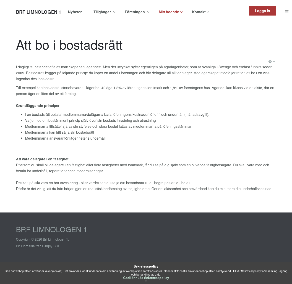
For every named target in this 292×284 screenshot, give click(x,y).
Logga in (262, 10)
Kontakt (199, 11)
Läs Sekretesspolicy (153, 277)
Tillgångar (103, 11)
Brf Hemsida (25, 245)
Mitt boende (169, 11)
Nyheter (75, 11)
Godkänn (130, 277)
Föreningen (135, 11)
